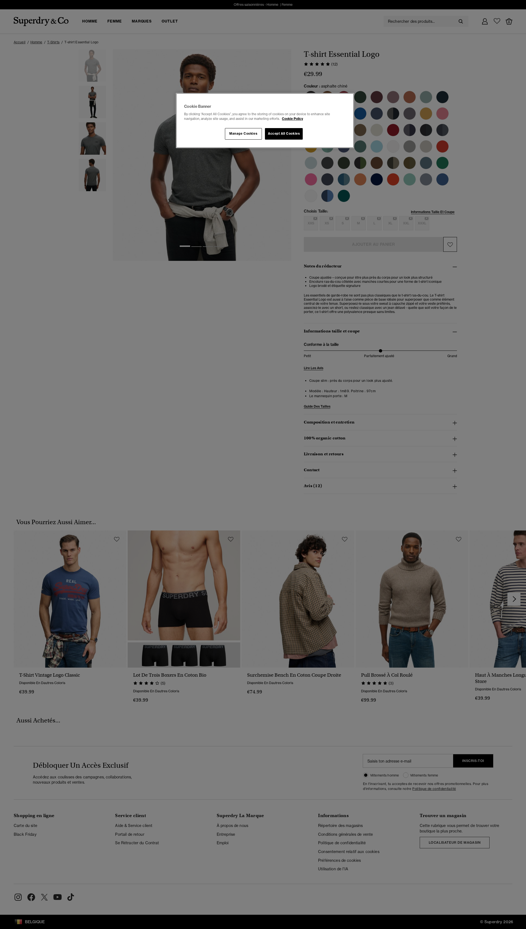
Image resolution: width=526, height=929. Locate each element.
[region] (265, 120)
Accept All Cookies (284, 133)
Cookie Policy (292, 119)
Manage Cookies (243, 133)
